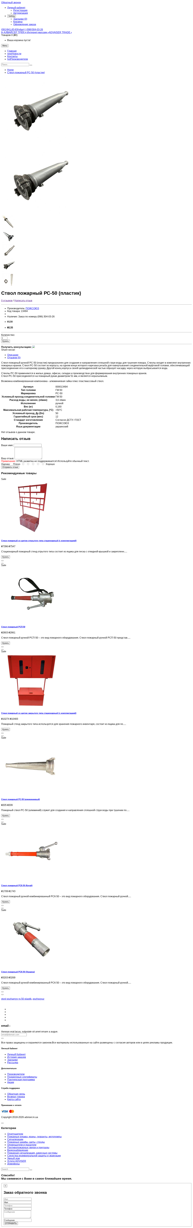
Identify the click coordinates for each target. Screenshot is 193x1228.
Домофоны (13, 1164)
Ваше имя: (7, 445)
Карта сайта (14, 1099)
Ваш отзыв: (7, 458)
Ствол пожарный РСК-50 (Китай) (16, 885)
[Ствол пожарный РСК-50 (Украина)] (31, 966)
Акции (10, 1082)
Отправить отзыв (10, 467)
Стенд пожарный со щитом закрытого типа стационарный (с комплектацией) (38, 713)
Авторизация (20, 13)
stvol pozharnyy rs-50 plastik (16, 999)
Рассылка (12, 1062)
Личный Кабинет (16, 1054)
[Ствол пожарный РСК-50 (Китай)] (31, 879)
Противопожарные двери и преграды (28, 1147)
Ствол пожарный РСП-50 (13, 627)
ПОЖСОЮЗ (32, 308)
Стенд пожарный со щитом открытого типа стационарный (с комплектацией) (38, 541)
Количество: (8, 335)
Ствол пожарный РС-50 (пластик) (26, 72)
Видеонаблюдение (17, 1150)
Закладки (12, 1060)
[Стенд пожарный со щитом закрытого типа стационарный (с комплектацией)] (31, 707)
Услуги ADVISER (16, 1161)
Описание (12, 355)
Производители (16, 1074)
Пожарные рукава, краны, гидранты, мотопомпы (34, 1136)
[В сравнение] (2, 563)
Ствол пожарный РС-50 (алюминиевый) (20, 799)
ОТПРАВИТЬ (11, 1223)
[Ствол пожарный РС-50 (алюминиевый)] (31, 793)
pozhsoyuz (38, 999)
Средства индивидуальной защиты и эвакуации (34, 1155)
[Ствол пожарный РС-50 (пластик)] (39, 144)
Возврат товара (16, 1096)
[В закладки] (2, 560)
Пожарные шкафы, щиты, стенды (26, 1142)
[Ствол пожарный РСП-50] (31, 621)
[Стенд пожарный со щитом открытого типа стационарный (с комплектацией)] (31, 534)
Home (10, 70)
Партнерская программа (21, 1079)
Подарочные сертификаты (22, 1077)
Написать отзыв (23, 300)
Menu (4, 46)
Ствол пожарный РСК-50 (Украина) (18, 972)
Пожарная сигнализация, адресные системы (32, 1153)
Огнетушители (15, 1134)
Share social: (8, 349)
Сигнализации (15, 1139)
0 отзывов (7, 300)
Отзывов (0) (14, 357)
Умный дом (13, 1158)
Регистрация (20, 10)
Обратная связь (16, 1094)
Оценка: (5, 464)
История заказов (16, 1057)
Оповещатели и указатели (21, 1144)
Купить (5, 341)
